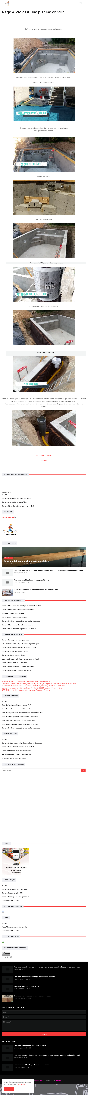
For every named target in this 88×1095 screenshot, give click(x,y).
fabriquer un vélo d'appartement (13, 613)
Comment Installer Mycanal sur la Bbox (15, 651)
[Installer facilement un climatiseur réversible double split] (7, 592)
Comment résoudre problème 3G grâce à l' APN (19, 647)
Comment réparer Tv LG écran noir (14, 663)
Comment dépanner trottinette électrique (16, 670)
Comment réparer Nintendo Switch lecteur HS (18, 666)
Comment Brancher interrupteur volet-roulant (18, 506)
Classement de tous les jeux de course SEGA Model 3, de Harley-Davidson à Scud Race (33, 686)
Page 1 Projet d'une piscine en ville (14, 617)
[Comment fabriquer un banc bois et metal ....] (7, 1048)
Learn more (21, 1084)
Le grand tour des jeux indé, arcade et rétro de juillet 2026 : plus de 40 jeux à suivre (32, 688)
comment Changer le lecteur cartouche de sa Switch (20, 659)
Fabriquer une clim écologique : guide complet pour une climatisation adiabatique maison (48, 570)
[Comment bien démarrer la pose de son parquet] (7, 998)
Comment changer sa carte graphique (15, 640)
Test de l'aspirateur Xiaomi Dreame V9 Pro (17, 705)
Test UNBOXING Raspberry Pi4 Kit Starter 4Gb (18, 720)
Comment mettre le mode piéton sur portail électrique (21, 621)
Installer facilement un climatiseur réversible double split (36, 589)
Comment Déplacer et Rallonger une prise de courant (34, 976)
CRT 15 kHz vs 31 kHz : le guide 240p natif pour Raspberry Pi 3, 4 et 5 (27, 690)
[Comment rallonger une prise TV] (7, 988)
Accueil (44, 461)
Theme (58, 1080)
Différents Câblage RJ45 (11, 901)
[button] (2, 3)
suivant (49, 456)
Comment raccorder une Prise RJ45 (14, 889)
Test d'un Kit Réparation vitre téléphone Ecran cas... (20, 716)
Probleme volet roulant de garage (14, 758)
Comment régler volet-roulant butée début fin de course (22, 743)
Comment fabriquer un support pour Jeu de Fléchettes (21, 606)
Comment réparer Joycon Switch (13, 655)
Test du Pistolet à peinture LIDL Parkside (16, 709)
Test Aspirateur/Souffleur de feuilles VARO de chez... (20, 724)
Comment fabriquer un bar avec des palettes (18, 609)
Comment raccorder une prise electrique (16, 498)
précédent (40, 456)
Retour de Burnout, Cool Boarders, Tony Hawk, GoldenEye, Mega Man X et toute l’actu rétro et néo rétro (39, 684)
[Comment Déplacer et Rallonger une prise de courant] (7, 979)
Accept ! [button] (9, 1089)
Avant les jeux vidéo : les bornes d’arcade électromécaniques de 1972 (27, 681)
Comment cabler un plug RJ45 (13, 893)
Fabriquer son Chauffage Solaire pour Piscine (31, 580)
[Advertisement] (44, 791)
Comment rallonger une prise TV (26, 986)
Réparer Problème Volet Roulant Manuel (16, 751)
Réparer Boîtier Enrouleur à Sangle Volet (16, 754)
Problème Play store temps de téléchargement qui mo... (21, 644)
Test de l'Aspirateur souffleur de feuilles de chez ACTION (22, 713)
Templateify (39, 1080)
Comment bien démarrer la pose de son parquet (19, 629)
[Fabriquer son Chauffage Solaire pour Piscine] (7, 582)
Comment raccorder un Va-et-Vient (14, 502)
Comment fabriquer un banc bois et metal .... (17, 625)
